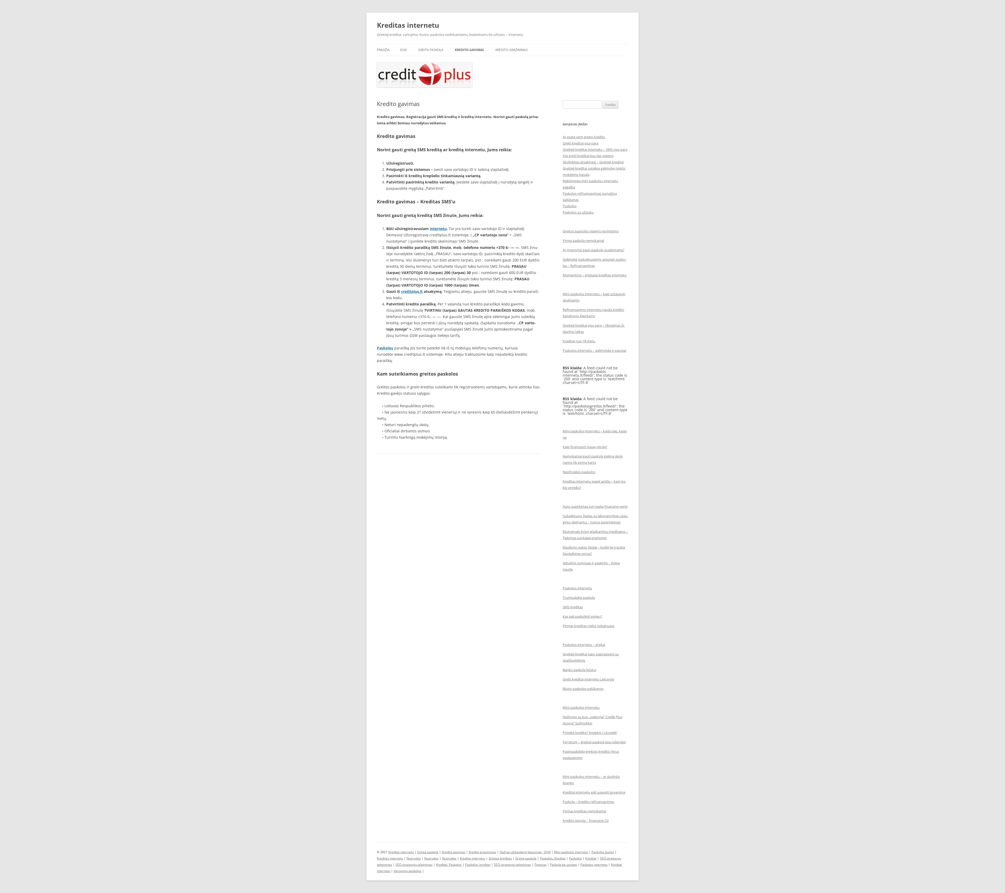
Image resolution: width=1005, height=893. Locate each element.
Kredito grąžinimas (511, 50)
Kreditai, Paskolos (449, 864)
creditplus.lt (412, 291)
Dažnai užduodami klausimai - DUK (525, 852)
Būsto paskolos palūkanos (583, 688)
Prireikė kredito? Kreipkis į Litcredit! (590, 732)
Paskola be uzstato (563, 864)
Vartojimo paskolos (407, 871)
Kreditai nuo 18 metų (579, 341)
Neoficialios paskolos (579, 472)
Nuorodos (413, 858)
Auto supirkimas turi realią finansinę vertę (595, 506)
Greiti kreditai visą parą (580, 143)
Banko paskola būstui (579, 669)
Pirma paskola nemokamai (583, 240)
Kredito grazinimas (482, 852)
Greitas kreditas (500, 858)
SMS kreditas (573, 607)
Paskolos (570, 206)
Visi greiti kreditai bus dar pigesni (588, 155)
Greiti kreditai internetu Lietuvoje (588, 679)
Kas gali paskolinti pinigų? (582, 616)
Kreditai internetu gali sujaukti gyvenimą (594, 792)
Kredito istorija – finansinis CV (586, 820)
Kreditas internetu (408, 25)
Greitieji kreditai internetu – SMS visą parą (595, 149)
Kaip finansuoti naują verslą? (585, 446)
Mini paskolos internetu (581, 707)
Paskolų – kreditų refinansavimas (588, 801)
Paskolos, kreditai (477, 864)
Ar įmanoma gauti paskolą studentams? (593, 250)
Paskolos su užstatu (578, 212)
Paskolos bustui (602, 852)
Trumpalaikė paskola (579, 597)
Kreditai (590, 858)
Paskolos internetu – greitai (584, 644)
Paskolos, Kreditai (553, 858)
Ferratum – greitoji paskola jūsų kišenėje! (594, 742)
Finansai (540, 864)
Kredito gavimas (469, 50)
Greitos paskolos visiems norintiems (591, 231)
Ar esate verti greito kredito (584, 137)
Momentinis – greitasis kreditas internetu (595, 275)
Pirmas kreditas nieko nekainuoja (588, 625)
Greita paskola (430, 50)
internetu (438, 228)
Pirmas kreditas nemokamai (584, 811)
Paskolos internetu (577, 588)
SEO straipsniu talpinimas (414, 864)
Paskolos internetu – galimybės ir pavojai (594, 350)
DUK (403, 50)
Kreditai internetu (401, 852)
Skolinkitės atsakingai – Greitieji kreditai (593, 162)
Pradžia (383, 50)
